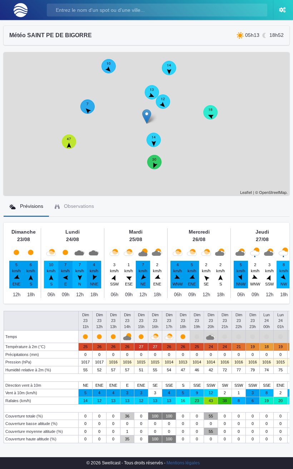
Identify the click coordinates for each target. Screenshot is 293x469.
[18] (214, 116)
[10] (112, 70)
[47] (73, 145)
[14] (157, 144)
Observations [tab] (78, 206)
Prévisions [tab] (31, 206)
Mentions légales (183, 463)
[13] (156, 96)
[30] (158, 166)
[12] (167, 105)
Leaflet (246, 192)
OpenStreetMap (273, 192)
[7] (91, 110)
